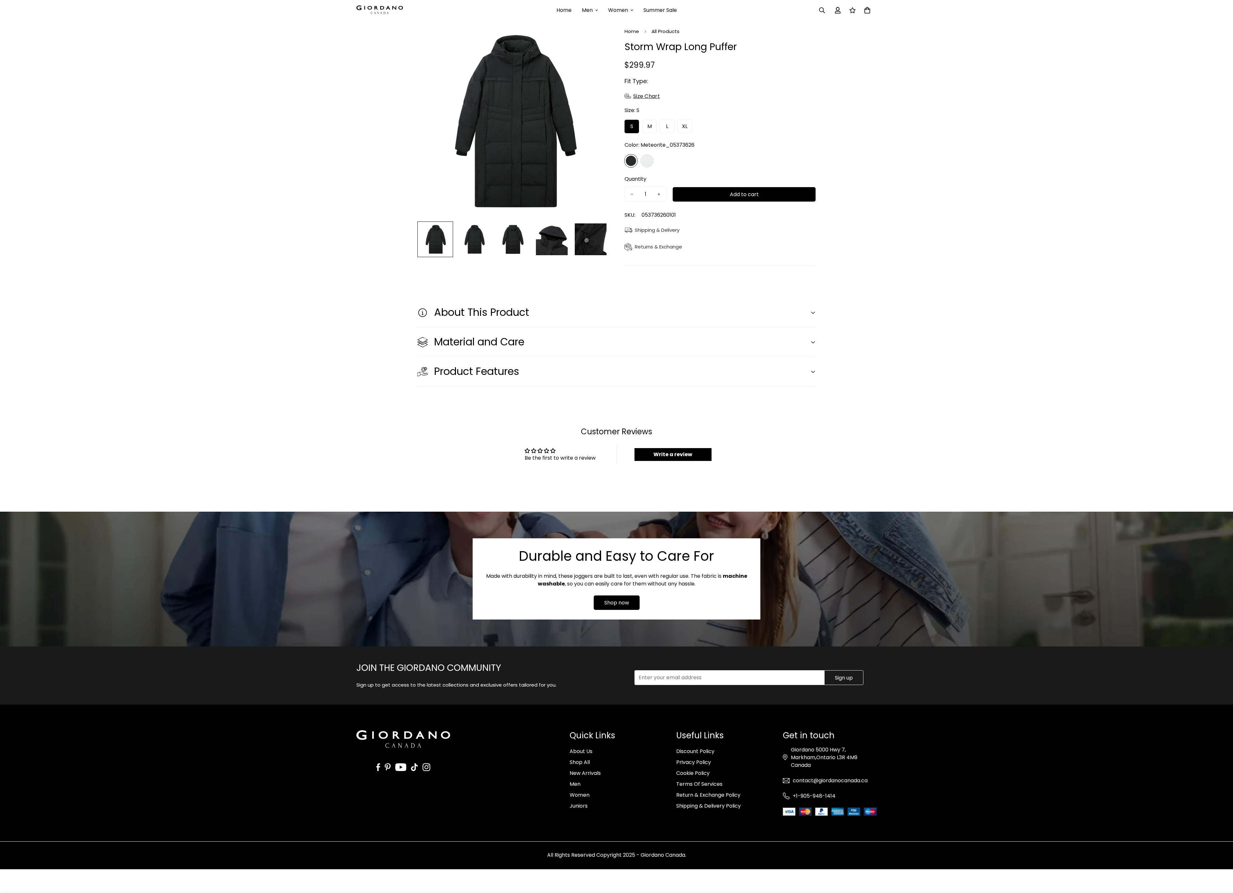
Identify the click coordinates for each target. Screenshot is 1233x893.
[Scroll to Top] (1220, 858)
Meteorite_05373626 (631, 160)
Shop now (616, 602)
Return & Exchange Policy (708, 795)
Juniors (579, 806)
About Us (581, 751)
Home (564, 10)
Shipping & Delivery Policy (708, 806)
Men (587, 10)
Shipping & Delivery (657, 230)
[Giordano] (379, 10)
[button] (867, 10)
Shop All (580, 762)
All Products (665, 31)
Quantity (635, 179)
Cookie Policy (693, 773)
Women (618, 10)
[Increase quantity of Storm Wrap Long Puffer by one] (659, 194)
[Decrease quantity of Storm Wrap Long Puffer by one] (632, 194)
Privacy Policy (693, 762)
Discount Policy (695, 751)
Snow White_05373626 (647, 160)
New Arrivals (585, 773)
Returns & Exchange (658, 246)
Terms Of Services (699, 784)
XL (684, 126)
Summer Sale (660, 10)
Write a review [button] (672, 454)
